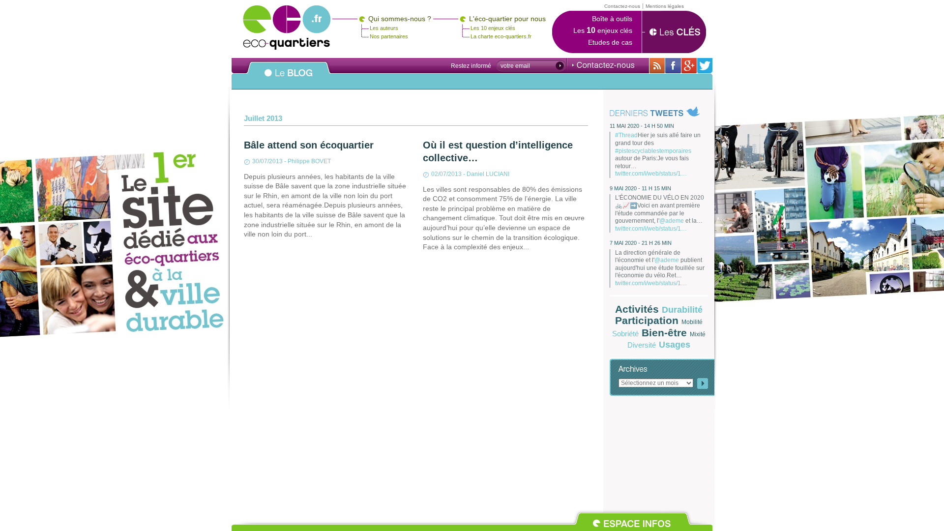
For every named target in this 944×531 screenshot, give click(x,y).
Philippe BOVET (309, 161)
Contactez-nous (603, 65)
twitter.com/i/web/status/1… (651, 173)
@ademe (671, 220)
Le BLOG (288, 78)
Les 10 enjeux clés (493, 28)
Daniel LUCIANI (488, 174)
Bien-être (664, 332)
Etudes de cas (610, 42)
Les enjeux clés (602, 30)
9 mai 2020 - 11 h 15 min (640, 188)
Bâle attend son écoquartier (309, 145)
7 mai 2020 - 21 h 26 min (641, 243)
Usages (674, 345)
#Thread (626, 135)
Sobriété (625, 333)
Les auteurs (384, 28)
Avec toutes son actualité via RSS (657, 65)
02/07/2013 (446, 174)
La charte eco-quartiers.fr (501, 36)
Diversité (641, 345)
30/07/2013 (267, 161)
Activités (637, 309)
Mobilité (692, 322)
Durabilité (682, 310)
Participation (646, 320)
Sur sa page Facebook (673, 65)
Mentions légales (665, 6)
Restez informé (471, 65)
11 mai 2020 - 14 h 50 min (642, 126)
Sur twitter (704, 65)
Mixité (698, 334)
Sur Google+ (689, 65)
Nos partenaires (389, 36)
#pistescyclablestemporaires (653, 151)
